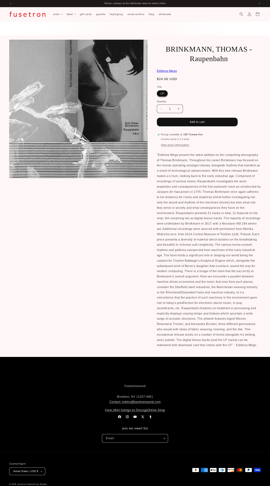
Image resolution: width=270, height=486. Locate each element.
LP (162, 93)
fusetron (22, 484)
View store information (175, 144)
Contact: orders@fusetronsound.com (135, 401)
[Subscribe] (164, 438)
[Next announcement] (259, 3)
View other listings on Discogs (126, 410)
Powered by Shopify (37, 484)
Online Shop (156, 410)
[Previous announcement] (10, 3)
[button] (58, 14)
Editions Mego (167, 71)
